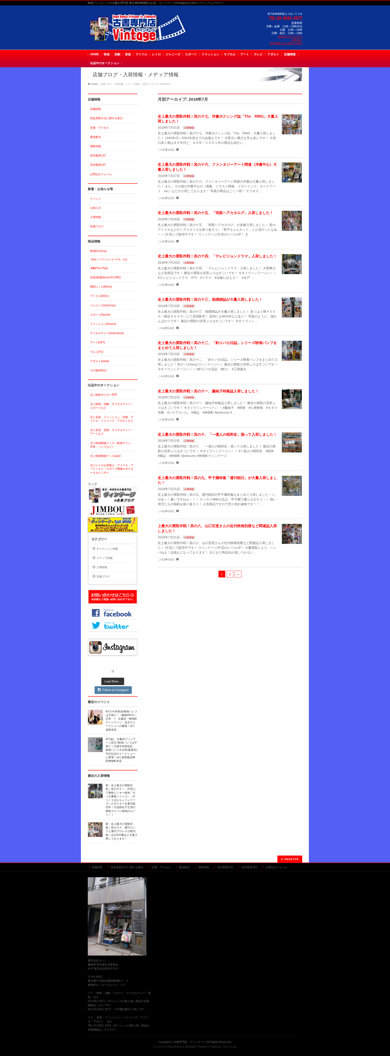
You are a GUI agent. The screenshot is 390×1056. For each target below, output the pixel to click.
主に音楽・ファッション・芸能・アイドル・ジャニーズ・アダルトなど (111, 419)
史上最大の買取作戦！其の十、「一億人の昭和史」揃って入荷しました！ (217, 434)
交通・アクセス (99, 127)
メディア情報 (104, 558)
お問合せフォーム (101, 174)
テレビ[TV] (96, 352)
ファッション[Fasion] (103, 324)
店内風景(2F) (98, 164)
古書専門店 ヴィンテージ (190, 1042)
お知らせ (95, 207)
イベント (95, 198)
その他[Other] (98, 370)
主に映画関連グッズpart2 (105, 456)
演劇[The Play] (99, 268)
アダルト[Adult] (99, 361)
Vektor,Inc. (216, 1046)
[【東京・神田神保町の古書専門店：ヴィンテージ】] (141, 39)
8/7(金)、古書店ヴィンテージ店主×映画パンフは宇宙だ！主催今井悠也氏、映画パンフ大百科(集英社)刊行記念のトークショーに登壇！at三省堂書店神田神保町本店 (121, 750)
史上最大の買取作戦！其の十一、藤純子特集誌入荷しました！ (208, 391)
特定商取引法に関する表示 (286, 43)
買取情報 (95, 146)
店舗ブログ (97, 226)
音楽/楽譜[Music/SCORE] (105, 277)
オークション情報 (107, 548)
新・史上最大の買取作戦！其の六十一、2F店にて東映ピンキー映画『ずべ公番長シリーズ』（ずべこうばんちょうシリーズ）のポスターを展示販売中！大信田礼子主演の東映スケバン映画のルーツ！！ (121, 800)
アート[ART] (97, 342)
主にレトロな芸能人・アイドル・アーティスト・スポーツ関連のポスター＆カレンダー (111, 469)
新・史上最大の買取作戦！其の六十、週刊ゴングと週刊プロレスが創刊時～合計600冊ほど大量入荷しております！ (121, 831)
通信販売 (95, 137)
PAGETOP (292, 859)
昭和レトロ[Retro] (101, 286)
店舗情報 (95, 109)
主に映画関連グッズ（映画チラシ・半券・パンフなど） (111, 445)
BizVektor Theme (195, 1046)
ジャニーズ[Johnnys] (102, 305)
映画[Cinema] (98, 251)
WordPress (175, 1046)
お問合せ (296, 40)
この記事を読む (166, 149)
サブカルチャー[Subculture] (107, 333)
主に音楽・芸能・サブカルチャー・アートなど (111, 431)
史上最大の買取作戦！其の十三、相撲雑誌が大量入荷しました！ (210, 299)
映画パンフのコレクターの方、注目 (109, 259)
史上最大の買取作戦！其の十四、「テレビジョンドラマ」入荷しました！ (217, 256)
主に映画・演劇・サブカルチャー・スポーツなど (111, 405)
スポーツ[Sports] (100, 314)
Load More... (112, 681)
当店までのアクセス (290, 36)
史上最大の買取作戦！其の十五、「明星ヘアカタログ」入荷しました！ (215, 213)
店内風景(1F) (98, 155)
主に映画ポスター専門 (103, 394)
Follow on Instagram (115, 690)
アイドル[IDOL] (99, 296)
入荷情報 (189, 127)
